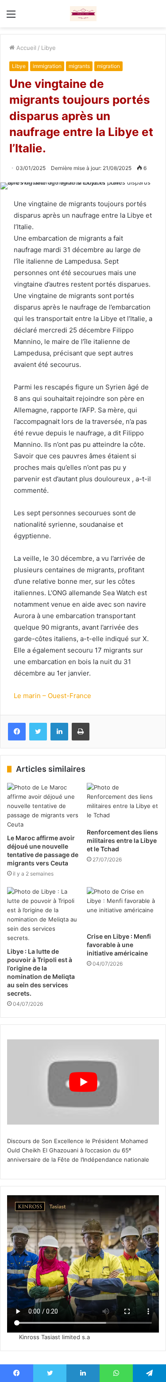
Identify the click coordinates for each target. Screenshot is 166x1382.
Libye (48, 47)
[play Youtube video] (83, 1082)
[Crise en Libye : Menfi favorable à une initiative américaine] (123, 907)
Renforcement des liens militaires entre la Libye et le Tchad (122, 840)
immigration (47, 66)
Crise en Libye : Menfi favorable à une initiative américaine (119, 945)
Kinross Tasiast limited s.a (54, 1336)
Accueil (25, 47)
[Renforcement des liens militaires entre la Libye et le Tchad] (123, 803)
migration (108, 66)
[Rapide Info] (83, 13)
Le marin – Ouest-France (52, 695)
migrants (79, 66)
